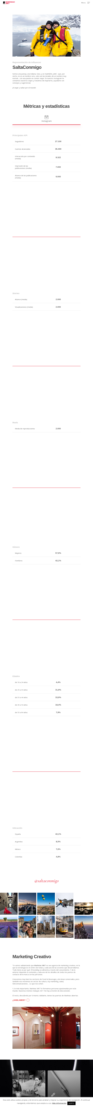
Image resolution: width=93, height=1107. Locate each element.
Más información (59, 1103)
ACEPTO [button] (71, 1103)
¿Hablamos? (18, 1000)
